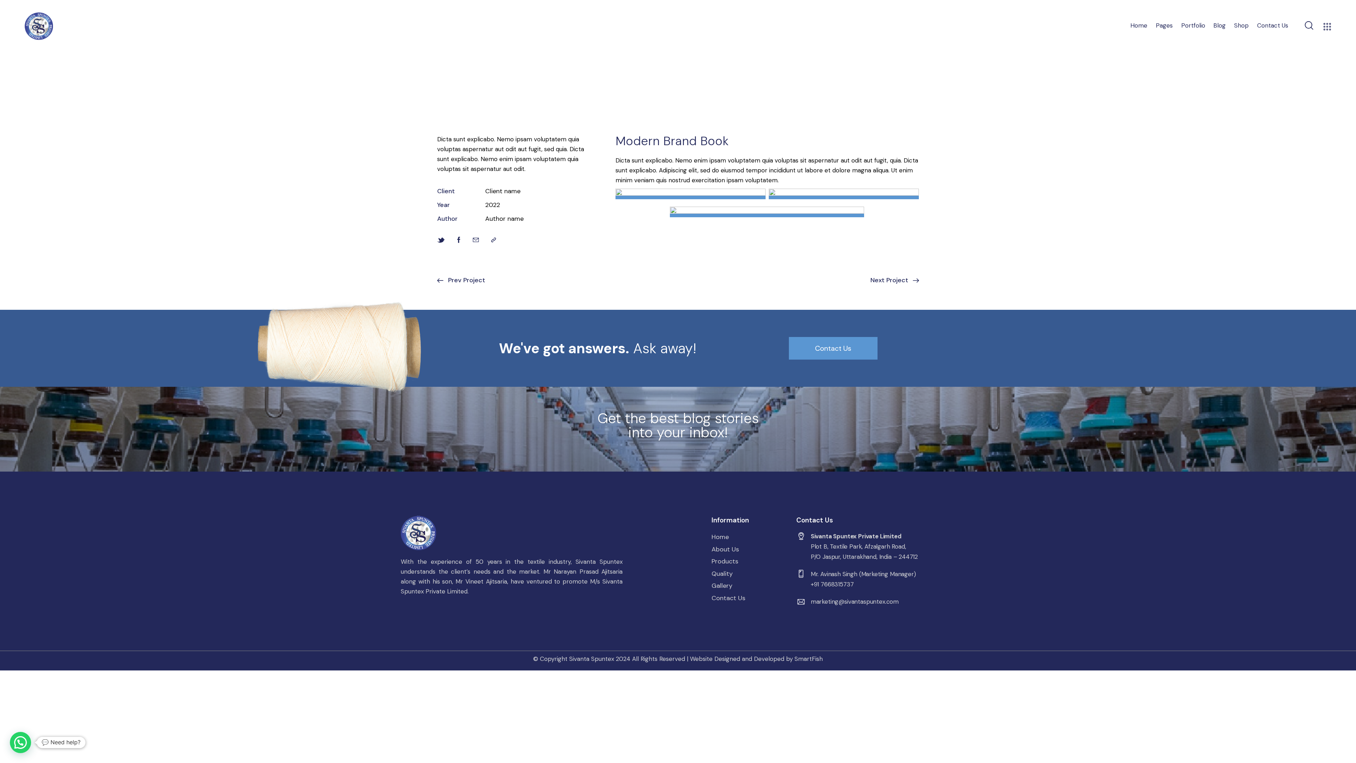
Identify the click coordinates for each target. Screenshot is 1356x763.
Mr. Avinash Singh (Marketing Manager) (863, 574)
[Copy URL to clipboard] (493, 240)
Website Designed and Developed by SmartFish (756, 659)
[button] (20, 742)
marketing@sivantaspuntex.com (855, 601)
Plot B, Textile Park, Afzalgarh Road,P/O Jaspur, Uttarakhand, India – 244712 (864, 552)
